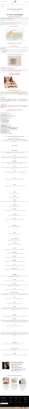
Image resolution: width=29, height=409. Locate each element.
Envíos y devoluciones (16, 400)
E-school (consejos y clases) (20, 401)
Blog (19, 4)
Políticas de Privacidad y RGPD (11, 403)
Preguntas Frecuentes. (20, 399)
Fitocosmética (12, 4)
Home (10, 10)
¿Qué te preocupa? (3, 4)
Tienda (7, 4)
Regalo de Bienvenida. (20, 403)
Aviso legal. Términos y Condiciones (11, 400)
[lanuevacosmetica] (14, 1)
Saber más (14, 389)
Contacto (22, 4)
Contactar (6, 389)
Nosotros (16, 4)
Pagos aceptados (16, 402)
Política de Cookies (11, 401)
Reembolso (16, 401)
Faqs (25, 4)
